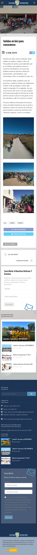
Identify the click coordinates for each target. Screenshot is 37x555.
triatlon (20, 223)
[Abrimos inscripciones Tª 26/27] (7, 357)
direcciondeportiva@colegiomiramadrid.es (21, 412)
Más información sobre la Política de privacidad (18, 509)
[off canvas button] (2, 2)
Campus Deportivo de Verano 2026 (23, 364)
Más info (6, 550)
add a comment (11, 244)
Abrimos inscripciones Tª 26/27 (22, 355)
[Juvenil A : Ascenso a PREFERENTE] (18, 331)
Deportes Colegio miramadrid (19, 415)
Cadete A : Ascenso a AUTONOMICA (23, 345)
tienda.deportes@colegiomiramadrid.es (20, 419)
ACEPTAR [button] (13, 550)
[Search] (34, 2)
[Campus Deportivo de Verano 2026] (7, 366)
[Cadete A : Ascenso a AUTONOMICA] (7, 348)
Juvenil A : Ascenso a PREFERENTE (15, 339)
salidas (12, 223)
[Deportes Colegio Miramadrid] (18, 534)
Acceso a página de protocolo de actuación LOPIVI (16, 430)
